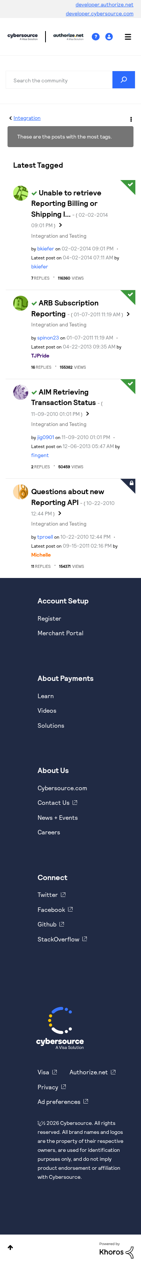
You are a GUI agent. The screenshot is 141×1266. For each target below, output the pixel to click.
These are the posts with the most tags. (64, 136)
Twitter (48, 894)
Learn (46, 695)
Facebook (51, 909)
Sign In (110, 37)
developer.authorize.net (104, 4)
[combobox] (70, 80)
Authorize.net (89, 1071)
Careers (49, 832)
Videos (47, 710)
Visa (43, 1071)
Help (98, 37)
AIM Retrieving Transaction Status (67, 402)
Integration (27, 118)
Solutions (51, 725)
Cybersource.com (62, 787)
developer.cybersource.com (99, 13)
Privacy (48, 1086)
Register (49, 618)
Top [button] (10, 1247)
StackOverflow (58, 939)
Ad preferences (59, 1101)
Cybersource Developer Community (23, 36)
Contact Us (54, 802)
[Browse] (124, 36)
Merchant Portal (60, 632)
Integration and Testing (58, 235)
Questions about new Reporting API (73, 502)
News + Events (58, 817)
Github (47, 924)
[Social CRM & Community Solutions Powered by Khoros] (116, 1250)
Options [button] (130, 118)
